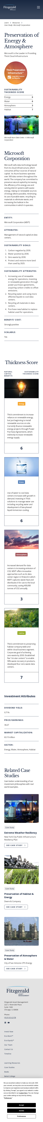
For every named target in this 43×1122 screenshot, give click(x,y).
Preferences (21, 1116)
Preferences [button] (8, 1098)
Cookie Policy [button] (23, 1093)
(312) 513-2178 (10, 1017)
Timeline (7, 1054)
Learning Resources (12, 1063)
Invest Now (8, 1031)
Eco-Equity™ (9, 1040)
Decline (21, 1111)
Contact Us (8, 1049)
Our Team (8, 1045)
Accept (21, 1105)
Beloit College (9, 1076)
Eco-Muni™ (8, 1036)
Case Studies (9, 1067)
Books (6, 1072)
